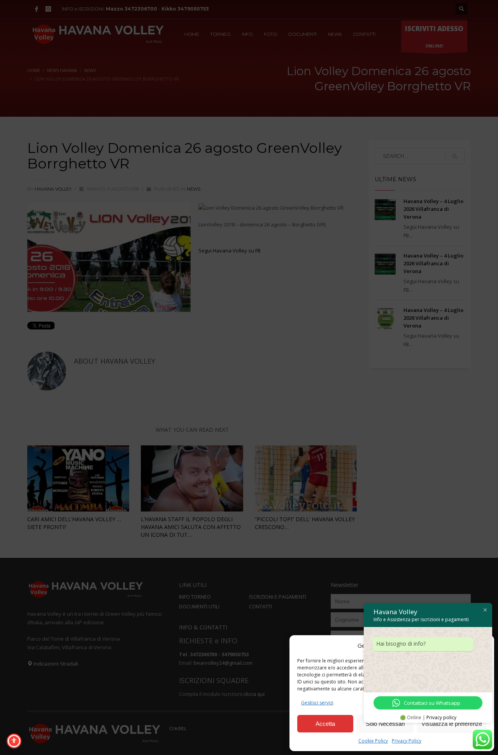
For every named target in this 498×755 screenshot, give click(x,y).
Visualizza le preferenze (451, 723)
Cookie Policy (373, 740)
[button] (482, 645)
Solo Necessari (385, 723)
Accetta (325, 723)
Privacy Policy (406, 740)
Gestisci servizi (317, 702)
